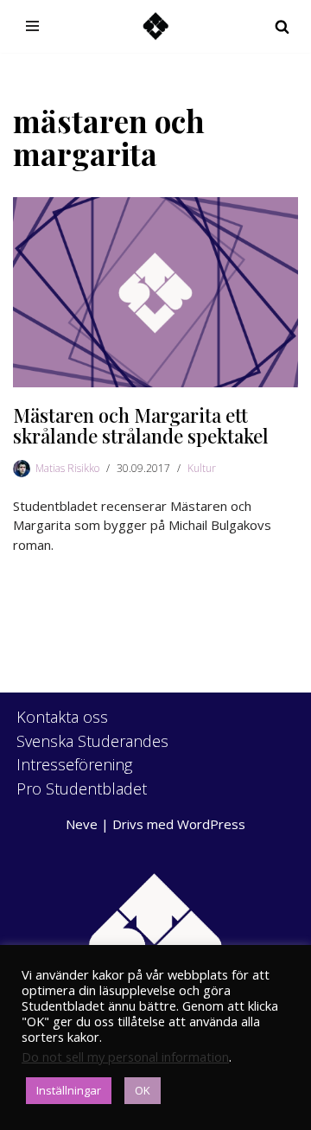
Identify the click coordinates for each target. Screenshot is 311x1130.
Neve (82, 824)
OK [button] (142, 1090)
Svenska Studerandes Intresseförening (92, 753)
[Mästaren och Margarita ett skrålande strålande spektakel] (155, 292)
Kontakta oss (62, 716)
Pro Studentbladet (81, 788)
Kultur (201, 468)
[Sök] (282, 26)
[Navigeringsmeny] (32, 26)
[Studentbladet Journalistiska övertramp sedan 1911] (155, 26)
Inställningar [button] (68, 1090)
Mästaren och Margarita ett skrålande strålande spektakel (141, 425)
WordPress (211, 824)
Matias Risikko (67, 468)
